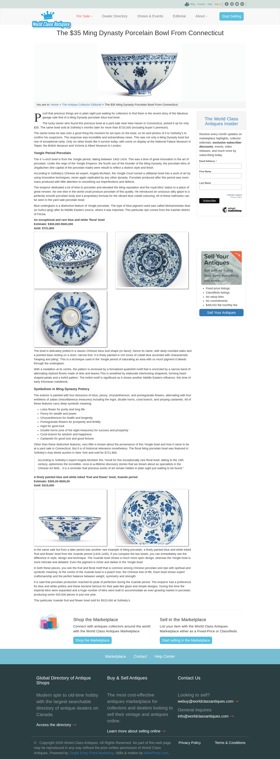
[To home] (51, 16)
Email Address (208, 161)
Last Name (205, 183)
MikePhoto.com (156, 753)
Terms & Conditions (230, 743)
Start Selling (231, 16)
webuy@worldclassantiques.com (206, 701)
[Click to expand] (70, 260)
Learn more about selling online (134, 731)
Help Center (165, 656)
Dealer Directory (115, 16)
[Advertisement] (221, 346)
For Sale (83, 16)
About (200, 16)
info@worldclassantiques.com (204, 716)
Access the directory (54, 725)
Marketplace (115, 656)
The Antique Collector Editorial (81, 104)
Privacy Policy (236, 197)
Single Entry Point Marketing (91, 753)
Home (55, 104)
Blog (193, 4)
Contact (201, 4)
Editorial (179, 16)
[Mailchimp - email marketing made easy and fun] (232, 212)
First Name (205, 171)
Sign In (218, 4)
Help (210, 4)
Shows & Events (150, 16)
